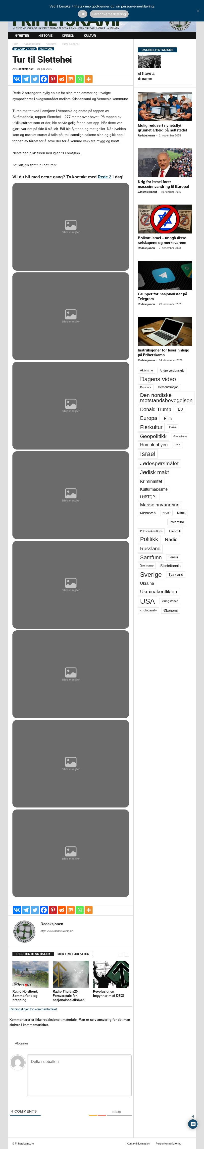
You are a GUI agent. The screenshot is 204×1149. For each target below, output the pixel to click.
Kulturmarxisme (154, 489)
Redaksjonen (25, 68)
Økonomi (170, 610)
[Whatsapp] (80, 79)
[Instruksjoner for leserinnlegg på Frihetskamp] (165, 331)
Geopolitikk (153, 436)
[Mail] (44, 938)
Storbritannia (170, 566)
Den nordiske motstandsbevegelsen (166, 397)
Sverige (151, 574)
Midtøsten (148, 513)
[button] (188, 35)
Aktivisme (51, 43)
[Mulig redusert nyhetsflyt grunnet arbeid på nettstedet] (165, 106)
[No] (197, 10)
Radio (171, 539)
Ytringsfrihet (169, 601)
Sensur (173, 557)
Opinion (68, 35)
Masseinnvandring (160, 504)
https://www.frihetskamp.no (57, 930)
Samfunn (151, 557)
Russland (150, 548)
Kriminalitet (151, 481)
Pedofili (175, 531)
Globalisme (180, 436)
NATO (166, 513)
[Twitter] (35, 79)
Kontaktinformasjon (138, 1143)
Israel (147, 453)
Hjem (15, 43)
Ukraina (147, 583)
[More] (89, 79)
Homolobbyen (154, 444)
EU (180, 409)
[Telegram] (26, 79)
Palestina (177, 522)
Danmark (145, 387)
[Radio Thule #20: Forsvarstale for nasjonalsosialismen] (71, 974)
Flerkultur (151, 427)
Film (168, 418)
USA (147, 601)
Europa (148, 418)
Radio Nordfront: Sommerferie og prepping (25, 996)
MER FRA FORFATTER (73, 954)
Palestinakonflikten (151, 531)
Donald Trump (155, 409)
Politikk (149, 539)
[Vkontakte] (17, 79)
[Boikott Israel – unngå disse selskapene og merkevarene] (165, 219)
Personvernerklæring (168, 1143)
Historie (45, 35)
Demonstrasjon (168, 387)
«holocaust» (148, 610)
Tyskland (175, 574)
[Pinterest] (53, 79)
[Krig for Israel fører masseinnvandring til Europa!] (165, 162)
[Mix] (71, 79)
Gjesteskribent (147, 191)
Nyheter (22, 35)
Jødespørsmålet (159, 463)
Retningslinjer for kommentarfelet (33, 1009)
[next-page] (126, 954)
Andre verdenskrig (172, 370)
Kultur (90, 35)
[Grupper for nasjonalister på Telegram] (165, 275)
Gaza (172, 427)
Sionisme (146, 565)
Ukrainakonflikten (158, 591)
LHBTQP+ (148, 497)
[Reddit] (62, 79)
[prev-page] (120, 954)
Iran (177, 445)
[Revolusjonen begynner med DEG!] (111, 974)
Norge (181, 513)
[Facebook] (44, 79)
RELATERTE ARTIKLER (33, 954)
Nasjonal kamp (32, 43)
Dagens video (158, 379)
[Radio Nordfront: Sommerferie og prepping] (30, 974)
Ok (82, 14)
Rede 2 (104, 177)
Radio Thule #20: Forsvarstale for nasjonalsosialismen (69, 996)
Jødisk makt (154, 472)
